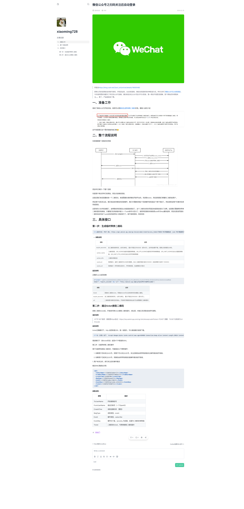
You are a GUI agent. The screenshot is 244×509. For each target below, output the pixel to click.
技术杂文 (97, 10)
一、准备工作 (61, 42)
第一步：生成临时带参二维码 (68, 52)
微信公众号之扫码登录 (173, 92)
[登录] (65, 25)
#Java (98, 432)
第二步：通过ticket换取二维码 (68, 55)
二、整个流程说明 (62, 45)
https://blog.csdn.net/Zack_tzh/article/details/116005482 (119, 87)
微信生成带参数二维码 (127, 108)
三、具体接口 (61, 48)
